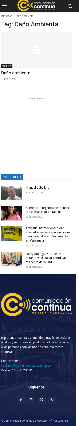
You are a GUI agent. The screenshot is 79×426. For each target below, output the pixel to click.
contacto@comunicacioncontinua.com (27, 365)
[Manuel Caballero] (11, 192)
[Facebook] (21, 400)
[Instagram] (31, 400)
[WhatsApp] (52, 400)
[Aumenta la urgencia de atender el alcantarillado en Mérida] (11, 213)
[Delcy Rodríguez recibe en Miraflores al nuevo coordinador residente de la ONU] (11, 259)
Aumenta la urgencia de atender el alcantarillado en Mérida (47, 210)
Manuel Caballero (38, 187)
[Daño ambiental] (36, 50)
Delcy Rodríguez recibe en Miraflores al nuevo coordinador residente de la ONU (48, 258)
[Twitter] (41, 400)
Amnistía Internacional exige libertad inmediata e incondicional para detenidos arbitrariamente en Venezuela (48, 234)
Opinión (6, 65)
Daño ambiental (16, 72)
